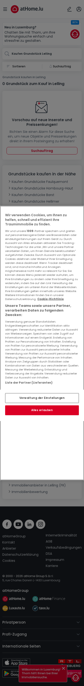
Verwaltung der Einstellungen (42, 398)
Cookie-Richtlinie (50, 299)
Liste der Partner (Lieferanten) (29, 382)
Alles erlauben (42, 410)
